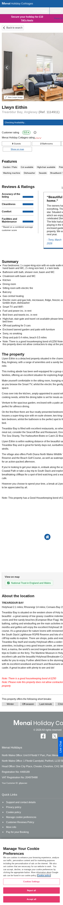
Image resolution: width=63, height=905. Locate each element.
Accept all (31, 899)
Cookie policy (43, 875)
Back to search (14, 27)
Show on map (17, 149)
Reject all (31, 890)
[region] (31, 872)
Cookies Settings (31, 881)
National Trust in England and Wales (31, 583)
